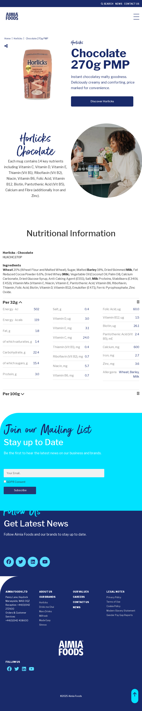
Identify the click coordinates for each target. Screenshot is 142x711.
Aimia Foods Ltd (17, 591)
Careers (79, 597)
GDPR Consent (16, 481)
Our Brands (47, 597)
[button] (134, 696)
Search (108, 3)
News (118, 3)
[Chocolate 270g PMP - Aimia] (12, 16)
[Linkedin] (33, 562)
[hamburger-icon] (136, 16)
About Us (45, 591)
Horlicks (18, 38)
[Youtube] (45, 562)
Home (7, 38)
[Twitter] (21, 562)
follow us (13, 662)
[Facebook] (9, 562)
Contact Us (131, 3)
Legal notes (115, 591)
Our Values (81, 591)
